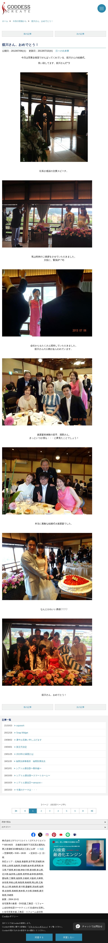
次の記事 (80, 34)
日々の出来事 (62, 51)
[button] (89, 926)
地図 (42, 849)
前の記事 (28, 34)
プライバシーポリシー (38, 926)
